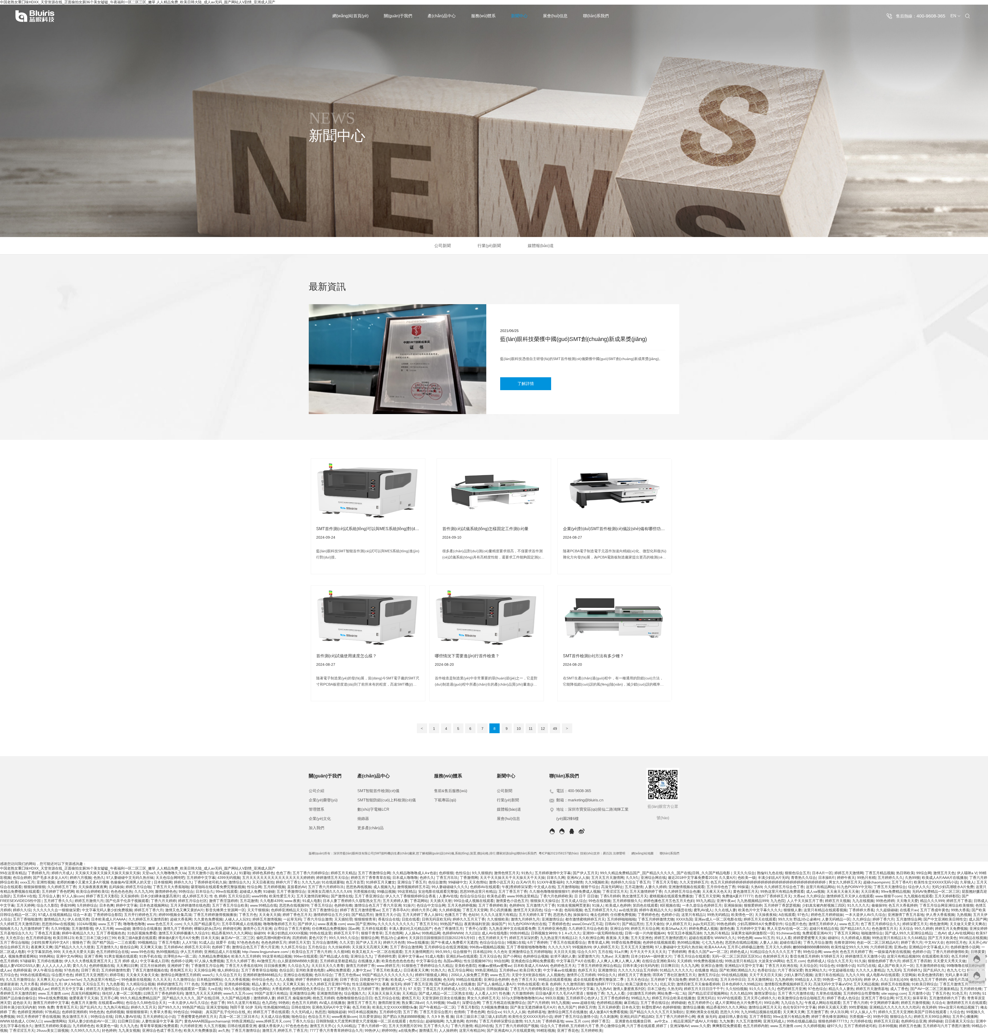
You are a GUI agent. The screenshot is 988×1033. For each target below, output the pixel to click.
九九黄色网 (455, 1021)
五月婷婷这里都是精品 (338, 961)
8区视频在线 (670, 905)
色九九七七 (956, 970)
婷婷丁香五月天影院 (102, 896)
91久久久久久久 (762, 989)
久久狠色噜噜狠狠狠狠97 (549, 891)
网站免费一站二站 (671, 993)
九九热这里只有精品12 (558, 938)
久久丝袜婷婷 (339, 947)
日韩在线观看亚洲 (241, 1026)
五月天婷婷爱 (609, 1007)
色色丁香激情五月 (448, 928)
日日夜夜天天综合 (959, 1021)
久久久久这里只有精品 (499, 915)
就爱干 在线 (225, 942)
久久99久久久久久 (85, 1030)
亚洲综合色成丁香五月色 (162, 1030)
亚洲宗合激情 (711, 966)
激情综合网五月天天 (764, 1007)
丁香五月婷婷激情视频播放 (215, 915)
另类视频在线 (364, 891)
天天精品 (409, 993)
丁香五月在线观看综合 (568, 942)
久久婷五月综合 (293, 947)
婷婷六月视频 (80, 878)
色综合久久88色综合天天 (146, 1003)
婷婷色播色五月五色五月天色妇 (668, 901)
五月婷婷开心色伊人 (582, 998)
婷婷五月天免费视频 (951, 928)
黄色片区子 (318, 938)
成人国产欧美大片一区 (896, 966)
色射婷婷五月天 (775, 956)
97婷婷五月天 (832, 956)
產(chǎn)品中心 (442, 16)
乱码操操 (116, 887)
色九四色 (269, 1003)
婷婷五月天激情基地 (872, 989)
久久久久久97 (559, 947)
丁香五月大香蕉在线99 (243, 966)
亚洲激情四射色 (329, 993)
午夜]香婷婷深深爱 (517, 887)
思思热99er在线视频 (58, 924)
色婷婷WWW (452, 933)
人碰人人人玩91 (237, 919)
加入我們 (316, 828)
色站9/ (473, 915)
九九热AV (603, 989)
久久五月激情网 (748, 1021)
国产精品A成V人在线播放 (454, 984)
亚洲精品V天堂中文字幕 (744, 966)
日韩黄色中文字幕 (374, 979)
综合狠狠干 (462, 952)
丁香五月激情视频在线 (150, 970)
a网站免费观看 (338, 970)
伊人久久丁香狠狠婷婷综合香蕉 (411, 896)
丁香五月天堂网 (707, 896)
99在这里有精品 (13, 873)
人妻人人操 (769, 942)
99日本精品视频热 (362, 1012)
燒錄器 (363, 818)
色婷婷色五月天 (562, 966)
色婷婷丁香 (221, 947)
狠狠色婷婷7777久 (833, 1021)
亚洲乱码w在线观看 (461, 956)
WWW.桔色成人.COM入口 (21, 1021)
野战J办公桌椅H (806, 919)
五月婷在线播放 (49, 961)
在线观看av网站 (111, 1003)
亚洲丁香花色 (568, 1030)
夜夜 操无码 (391, 984)
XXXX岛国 (684, 919)
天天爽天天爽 (794, 1012)
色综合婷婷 (22, 878)
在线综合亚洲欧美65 (658, 961)
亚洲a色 (900, 947)
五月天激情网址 (760, 979)
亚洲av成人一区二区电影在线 (718, 919)
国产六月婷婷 (538, 1003)
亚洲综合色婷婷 (496, 979)
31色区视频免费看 (141, 933)
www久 (208, 975)
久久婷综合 (815, 896)
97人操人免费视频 (209, 961)
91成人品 (206, 942)
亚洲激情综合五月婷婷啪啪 (530, 952)
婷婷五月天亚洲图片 (91, 975)
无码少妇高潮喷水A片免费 (953, 887)
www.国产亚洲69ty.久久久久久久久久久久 (380, 924)
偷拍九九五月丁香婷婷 (928, 979)
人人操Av (412, 933)
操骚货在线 (683, 910)
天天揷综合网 (204, 970)
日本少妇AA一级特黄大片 (651, 956)
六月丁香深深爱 (790, 970)
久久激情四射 (573, 984)
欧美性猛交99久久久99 (849, 947)
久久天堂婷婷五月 (694, 882)
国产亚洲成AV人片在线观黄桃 (510, 1030)
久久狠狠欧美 (498, 919)
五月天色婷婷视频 (461, 905)
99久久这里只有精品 (243, 1003)
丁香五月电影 (169, 942)
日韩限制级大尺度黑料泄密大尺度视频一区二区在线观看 (361, 1021)
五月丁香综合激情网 (406, 947)
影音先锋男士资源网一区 (225, 910)
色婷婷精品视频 (609, 1003)
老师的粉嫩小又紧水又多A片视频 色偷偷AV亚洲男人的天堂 (104, 882)
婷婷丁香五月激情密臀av (360, 910)
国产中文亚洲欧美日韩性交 (945, 919)
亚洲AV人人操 (578, 878)
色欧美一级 (747, 878)
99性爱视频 (858, 1007)
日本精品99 (482, 952)
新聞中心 (519, 16)
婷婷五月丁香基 (959, 901)
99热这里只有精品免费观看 (782, 891)
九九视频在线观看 (918, 896)
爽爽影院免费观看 (726, 1026)
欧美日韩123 (63, 938)
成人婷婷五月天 (194, 896)
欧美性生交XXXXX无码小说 (936, 882)
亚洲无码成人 (774, 1021)
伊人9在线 (72, 984)
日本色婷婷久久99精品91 (742, 984)
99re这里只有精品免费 (791, 1016)
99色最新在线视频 (136, 979)
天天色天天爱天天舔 (78, 952)
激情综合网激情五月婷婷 (180, 975)
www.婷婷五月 (388, 966)
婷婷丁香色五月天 (297, 915)
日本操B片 (826, 878)
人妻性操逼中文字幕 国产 (162, 1021)
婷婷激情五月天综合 (332, 878)
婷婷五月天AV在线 (703, 979)
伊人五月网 (104, 928)
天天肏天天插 (269, 915)
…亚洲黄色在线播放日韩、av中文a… (641, 1021)
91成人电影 (311, 901)
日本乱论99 (898, 979)
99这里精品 (407, 891)
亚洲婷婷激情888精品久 (262, 975)
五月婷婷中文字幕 (201, 878)
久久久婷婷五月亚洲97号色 (328, 984)
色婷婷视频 (115, 1012)
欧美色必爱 (496, 896)
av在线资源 (628, 910)
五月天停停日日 (732, 979)
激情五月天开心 (322, 1026)
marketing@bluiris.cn (585, 800)
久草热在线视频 (828, 993)
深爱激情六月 (588, 956)
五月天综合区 (239, 896)
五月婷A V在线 (24, 896)
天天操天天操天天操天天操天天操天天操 (107, 873)
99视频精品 (147, 942)
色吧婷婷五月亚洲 (791, 989)
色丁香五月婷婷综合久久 (880, 924)
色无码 (448, 979)
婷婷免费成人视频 (585, 891)
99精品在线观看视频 (554, 979)
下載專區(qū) (445, 800)
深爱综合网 (471, 1003)
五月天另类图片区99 (405, 1026)
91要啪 (244, 873)
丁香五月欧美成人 (387, 970)
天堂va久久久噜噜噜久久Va (164, 873)
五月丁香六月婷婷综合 (311, 873)
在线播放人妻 (369, 961)
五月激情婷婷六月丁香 (947, 998)
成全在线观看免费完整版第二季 (599, 979)
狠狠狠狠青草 (365, 919)
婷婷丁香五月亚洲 (417, 984)
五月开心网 (109, 998)
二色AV (940, 933)
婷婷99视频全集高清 (174, 915)
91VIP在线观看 (729, 998)
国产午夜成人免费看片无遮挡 (454, 942)
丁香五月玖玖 (447, 878)
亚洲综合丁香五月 (411, 882)
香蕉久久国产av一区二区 (708, 952)
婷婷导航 (117, 975)
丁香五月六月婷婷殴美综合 (531, 989)
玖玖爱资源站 (370, 1016)
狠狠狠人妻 (792, 910)
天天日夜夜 (870, 891)
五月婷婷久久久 (890, 878)
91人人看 (783, 938)
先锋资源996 (844, 942)
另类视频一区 (860, 1016)
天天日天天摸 (564, 952)
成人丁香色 (899, 989)
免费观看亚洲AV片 (817, 933)
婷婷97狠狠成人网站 (432, 975)
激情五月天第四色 (527, 910)
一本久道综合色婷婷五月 (702, 905)
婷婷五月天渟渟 (197, 947)
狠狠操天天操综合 (544, 901)
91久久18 (532, 1021)
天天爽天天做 (151, 947)
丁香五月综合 (321, 905)
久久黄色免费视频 (208, 919)
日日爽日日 (670, 966)
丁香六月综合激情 (317, 919)
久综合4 (938, 1003)
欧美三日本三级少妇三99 (96, 938)
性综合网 (254, 887)
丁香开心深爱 (476, 928)
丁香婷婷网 (677, 952)
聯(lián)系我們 (596, 16)
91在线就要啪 (333, 882)
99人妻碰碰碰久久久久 (449, 887)
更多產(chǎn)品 (370, 828)
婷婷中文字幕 (126, 905)
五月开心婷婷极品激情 (745, 947)
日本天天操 (210, 938)
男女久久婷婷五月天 (845, 882)
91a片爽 (621, 952)
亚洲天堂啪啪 (217, 1007)
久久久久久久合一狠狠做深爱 (56, 910)
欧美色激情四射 (930, 975)
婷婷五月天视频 (837, 901)
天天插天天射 (441, 901)
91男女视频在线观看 (120, 956)
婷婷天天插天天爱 (832, 1007)
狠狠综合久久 (901, 1016)
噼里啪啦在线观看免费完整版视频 (218, 887)
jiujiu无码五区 (703, 924)
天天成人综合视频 (275, 1016)
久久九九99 (143, 891)
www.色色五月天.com (164, 924)
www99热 (259, 896)
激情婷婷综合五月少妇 (331, 915)
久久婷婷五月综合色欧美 (588, 928)
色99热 (471, 1021)
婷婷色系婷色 (263, 873)
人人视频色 (555, 975)
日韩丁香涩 (90, 970)
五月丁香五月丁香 (512, 891)
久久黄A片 (727, 878)
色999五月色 (956, 942)
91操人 (597, 905)
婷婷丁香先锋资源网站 (829, 1016)
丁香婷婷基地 (552, 1021)
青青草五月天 (67, 1007)
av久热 (223, 1030)
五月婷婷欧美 (591, 1030)
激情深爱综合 (765, 993)
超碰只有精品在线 (823, 928)
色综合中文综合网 (431, 905)
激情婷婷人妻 (264, 998)
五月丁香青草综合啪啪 (259, 970)
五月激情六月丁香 (540, 905)
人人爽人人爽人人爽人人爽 (618, 961)
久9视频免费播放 (494, 1007)
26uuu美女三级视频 (52, 1030)
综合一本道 (553, 910)
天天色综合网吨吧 (170, 878)
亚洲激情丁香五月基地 (906, 915)
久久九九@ (311, 882)
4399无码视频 (228, 878)
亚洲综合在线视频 (298, 975)
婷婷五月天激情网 (848, 873)
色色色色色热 (121, 891)
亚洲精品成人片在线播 (222, 952)
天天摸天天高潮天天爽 (370, 947)
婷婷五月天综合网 (645, 928)
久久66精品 (916, 938)
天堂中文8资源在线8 (527, 975)
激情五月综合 (708, 975)
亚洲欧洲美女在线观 (702, 1012)
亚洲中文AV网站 (69, 956)
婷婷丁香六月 (883, 919)
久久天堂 (346, 942)
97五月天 (903, 998)
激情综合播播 (693, 1007)
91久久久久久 (858, 905)
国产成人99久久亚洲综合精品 (908, 933)
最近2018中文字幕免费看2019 (692, 878)
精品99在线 (483, 1026)
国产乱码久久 (934, 970)
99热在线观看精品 (34, 975)
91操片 (408, 905)
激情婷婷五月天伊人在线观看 (849, 896)
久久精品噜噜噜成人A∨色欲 (414, 873)
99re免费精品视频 (895, 891)
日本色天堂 (631, 1007)
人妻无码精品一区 (836, 919)
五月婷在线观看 (374, 928)
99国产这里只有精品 (270, 993)
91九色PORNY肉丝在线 (527, 924)
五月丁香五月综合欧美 (230, 905)
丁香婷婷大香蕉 (861, 910)
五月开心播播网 (964, 1016)
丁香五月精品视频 (879, 873)
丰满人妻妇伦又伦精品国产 (410, 928)
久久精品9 (476, 989)
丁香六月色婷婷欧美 (556, 896)
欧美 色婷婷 (551, 984)
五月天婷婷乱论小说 (159, 1016)
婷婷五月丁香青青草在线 (370, 878)
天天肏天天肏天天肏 (842, 891)
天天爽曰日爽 (127, 966)
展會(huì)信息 (555, 16)
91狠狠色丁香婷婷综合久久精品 (427, 966)
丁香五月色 (248, 915)
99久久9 (784, 919)
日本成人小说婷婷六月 (139, 989)
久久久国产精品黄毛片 (201, 924)
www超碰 (122, 928)
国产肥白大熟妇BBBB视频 (404, 1016)
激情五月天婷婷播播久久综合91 (183, 933)
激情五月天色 (944, 873)
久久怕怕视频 (736, 989)
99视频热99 (581, 947)
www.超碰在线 (583, 1003)
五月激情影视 (82, 928)
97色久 (803, 915)
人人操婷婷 (448, 1030)
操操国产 (498, 924)
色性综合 (462, 873)
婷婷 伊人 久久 (875, 979)
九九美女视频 (129, 1030)
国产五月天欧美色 (942, 938)
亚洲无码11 (706, 998)
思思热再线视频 (358, 887)
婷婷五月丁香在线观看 (271, 1012)
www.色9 (831, 952)
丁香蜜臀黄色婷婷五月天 (197, 1016)
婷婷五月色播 (910, 1026)
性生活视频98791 (478, 961)
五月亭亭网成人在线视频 (241, 924)
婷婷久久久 (183, 882)
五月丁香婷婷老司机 (860, 1026)
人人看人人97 (486, 993)
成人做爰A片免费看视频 (608, 1012)
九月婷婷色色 (83, 1026)
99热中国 (880, 1016)
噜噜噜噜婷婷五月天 (279, 924)
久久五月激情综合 (20, 979)
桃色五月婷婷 (323, 998)
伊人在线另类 (78, 919)
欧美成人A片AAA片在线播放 (944, 878)
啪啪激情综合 (872, 933)
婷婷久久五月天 (143, 1007)
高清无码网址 (612, 887)
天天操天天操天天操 (384, 993)
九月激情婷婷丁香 (34, 928)
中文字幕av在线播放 (559, 970)
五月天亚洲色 (641, 938)
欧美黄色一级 (107, 1026)
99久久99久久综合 (344, 938)
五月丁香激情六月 (340, 989)
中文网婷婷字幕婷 (884, 1003)
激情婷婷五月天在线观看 (966, 1003)
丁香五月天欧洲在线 (781, 966)
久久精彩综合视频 (140, 984)
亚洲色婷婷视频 (237, 984)
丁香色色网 (476, 1012)
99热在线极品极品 (801, 1021)
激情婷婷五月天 (393, 989)
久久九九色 (129, 1026)
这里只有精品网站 (820, 887)
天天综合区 (808, 966)
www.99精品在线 (263, 905)
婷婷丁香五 (600, 1021)
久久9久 (632, 878)
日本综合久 (205, 891)
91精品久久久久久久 (676, 970)
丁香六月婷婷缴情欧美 (950, 952)
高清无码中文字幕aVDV (832, 984)
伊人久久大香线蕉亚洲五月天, (88, 961)
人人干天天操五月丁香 (805, 901)
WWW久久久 (724, 938)
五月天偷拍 (655, 924)
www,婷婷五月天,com (273, 1021)
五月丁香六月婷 (855, 1003)
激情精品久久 (54, 919)
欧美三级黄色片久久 (641, 984)
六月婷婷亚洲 (881, 947)
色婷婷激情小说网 (964, 947)
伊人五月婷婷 (191, 952)
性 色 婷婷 (217, 896)
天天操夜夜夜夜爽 (92, 887)
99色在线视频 (599, 901)
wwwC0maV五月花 (587, 924)
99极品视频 (386, 891)
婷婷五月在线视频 (895, 984)
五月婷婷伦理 (390, 1012)
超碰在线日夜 (790, 942)
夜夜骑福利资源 (476, 924)
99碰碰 (196, 1012)
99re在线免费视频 (52, 998)
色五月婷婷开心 (700, 1003)
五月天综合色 (490, 956)
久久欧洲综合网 (591, 938)
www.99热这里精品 (522, 896)
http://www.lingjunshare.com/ (266, 952)
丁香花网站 (419, 901)
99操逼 (743, 887)
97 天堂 (414, 989)
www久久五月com (237, 993)
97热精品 (52, 1012)
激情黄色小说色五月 (512, 901)
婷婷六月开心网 (424, 910)
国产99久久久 (169, 1007)
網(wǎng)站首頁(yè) (350, 16)
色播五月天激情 (83, 1003)
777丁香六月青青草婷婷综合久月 (336, 1030)
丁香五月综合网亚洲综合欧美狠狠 (946, 905)
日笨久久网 (556, 878)
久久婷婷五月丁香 (61, 887)
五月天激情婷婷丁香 (646, 891)
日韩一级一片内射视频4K (645, 933)
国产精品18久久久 (855, 928)
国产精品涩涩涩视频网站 (708, 993)
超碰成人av (39, 989)
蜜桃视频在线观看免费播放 (671, 896)
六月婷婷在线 (861, 1021)
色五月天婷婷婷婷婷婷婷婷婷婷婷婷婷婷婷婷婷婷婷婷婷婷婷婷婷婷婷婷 (768, 882)
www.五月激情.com (53, 993)
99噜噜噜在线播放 (961, 966)
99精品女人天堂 (808, 979)
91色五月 (959, 993)
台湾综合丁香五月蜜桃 (292, 928)
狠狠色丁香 (81, 942)
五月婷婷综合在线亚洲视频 (445, 947)
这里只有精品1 (693, 915)
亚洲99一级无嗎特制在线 (603, 933)
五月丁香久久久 (436, 1026)
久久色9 (499, 952)
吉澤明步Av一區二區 (179, 956)
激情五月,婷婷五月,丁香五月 (284, 1030)
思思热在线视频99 (293, 905)
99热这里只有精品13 (888, 938)
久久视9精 (341, 952)
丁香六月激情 (461, 1026)
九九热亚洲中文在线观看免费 (512, 928)
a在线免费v (408, 1030)
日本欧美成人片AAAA (108, 919)
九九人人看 (615, 993)
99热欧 (284, 1003)
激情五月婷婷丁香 (360, 966)
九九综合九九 (791, 1003)
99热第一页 (832, 979)
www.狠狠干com (888, 896)
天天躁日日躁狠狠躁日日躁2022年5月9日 (442, 938)
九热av (606, 956)
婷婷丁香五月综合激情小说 (576, 1016)
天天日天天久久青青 (327, 966)
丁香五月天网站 (846, 933)
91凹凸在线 (866, 966)
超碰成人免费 (250, 891)
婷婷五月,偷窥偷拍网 (294, 998)
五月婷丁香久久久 (58, 901)
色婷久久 (427, 878)
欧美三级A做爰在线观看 (137, 938)
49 (555, 728)
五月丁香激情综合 (291, 891)
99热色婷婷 (885, 901)
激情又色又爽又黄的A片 (184, 910)
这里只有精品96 (472, 1030)
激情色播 (727, 928)
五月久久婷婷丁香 (240, 961)
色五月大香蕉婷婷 (902, 905)
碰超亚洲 (330, 979)
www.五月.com (577, 1021)
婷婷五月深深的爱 (523, 938)
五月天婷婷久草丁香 (535, 915)
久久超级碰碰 (887, 910)
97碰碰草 (27, 961)
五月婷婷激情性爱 (115, 970)
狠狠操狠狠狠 (34, 887)
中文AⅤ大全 (934, 942)
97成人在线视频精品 (54, 915)
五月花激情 (634, 887)
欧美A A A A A (714, 947)
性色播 (504, 993)
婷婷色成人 (739, 952)
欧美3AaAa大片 (674, 928)
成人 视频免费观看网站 (18, 956)
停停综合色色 (262, 979)
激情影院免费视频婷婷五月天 (787, 984)
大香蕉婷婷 (281, 989)
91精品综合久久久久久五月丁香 (775, 952)
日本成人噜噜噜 (405, 878)
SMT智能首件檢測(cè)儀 (378, 791)
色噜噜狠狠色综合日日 (354, 998)
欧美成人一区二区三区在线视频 (416, 979)
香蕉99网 (67, 905)
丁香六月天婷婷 (163, 901)
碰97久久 (834, 1026)
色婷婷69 (516, 905)
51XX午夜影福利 (550, 882)
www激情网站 (55, 1021)
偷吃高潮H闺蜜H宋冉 (273, 938)
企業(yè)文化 (320, 818)
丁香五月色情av (347, 975)
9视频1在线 (516, 942)
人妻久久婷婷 (655, 887)
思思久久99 (729, 1012)
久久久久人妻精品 (870, 970)
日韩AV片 (612, 924)
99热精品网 (431, 933)
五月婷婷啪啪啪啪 (621, 919)
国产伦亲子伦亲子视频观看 (127, 901)
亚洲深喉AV (679, 1026)
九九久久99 (854, 975)
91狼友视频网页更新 (573, 905)
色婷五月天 (587, 970)
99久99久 (443, 952)
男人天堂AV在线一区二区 (787, 928)
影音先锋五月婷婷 (804, 956)
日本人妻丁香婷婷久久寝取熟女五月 (352, 901)
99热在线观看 (528, 984)
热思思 (320, 1012)
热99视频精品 (167, 952)
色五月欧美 (361, 1007)
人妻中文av (361, 970)
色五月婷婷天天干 (492, 938)
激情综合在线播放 (146, 928)
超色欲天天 (22, 1003)
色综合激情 (437, 882)
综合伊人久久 (919, 887)
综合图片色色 (795, 924)
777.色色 (191, 984)
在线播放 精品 (706, 970)
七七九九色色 (712, 942)
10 (519, 728)
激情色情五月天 (506, 873)
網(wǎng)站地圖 (642, 853)
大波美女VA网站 (771, 961)
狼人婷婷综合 (228, 970)
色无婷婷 (929, 1007)
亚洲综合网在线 (653, 878)
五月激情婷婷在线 (930, 966)
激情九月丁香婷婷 (177, 928)
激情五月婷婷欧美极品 (52, 1026)
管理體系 (316, 809)
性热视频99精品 (276, 1007)
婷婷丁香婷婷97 (308, 979)
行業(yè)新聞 (489, 245)
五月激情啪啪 (568, 887)
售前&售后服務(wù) (450, 791)
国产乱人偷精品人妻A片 (496, 984)
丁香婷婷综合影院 (107, 915)
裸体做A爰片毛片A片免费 (178, 938)
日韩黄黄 (978, 952)
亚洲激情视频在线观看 (686, 887)
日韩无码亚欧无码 (436, 919)
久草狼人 (967, 882)
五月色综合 (317, 947)
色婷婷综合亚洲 (913, 1021)
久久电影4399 (271, 901)
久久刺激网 (609, 1016)
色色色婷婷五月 (273, 942)
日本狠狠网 (163, 882)
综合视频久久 (355, 993)
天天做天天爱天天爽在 (968, 924)
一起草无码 (292, 919)
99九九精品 (705, 901)
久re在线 (215, 989)
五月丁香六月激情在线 (796, 993)
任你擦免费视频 (623, 915)
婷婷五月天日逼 (886, 1021)
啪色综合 (299, 1016)
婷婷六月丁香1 (287, 882)
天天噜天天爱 (907, 901)
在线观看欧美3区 (935, 956)
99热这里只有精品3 (740, 961)
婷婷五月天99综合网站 (932, 1016)
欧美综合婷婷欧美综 (92, 891)
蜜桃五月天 (411, 998)
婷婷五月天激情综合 (102, 989)
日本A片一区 (822, 873)
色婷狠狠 (446, 873)
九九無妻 (726, 1021)
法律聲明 (619, 853)
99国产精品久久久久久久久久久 (387, 975)
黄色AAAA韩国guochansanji (207, 1021)
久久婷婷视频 (449, 910)
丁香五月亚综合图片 (435, 1012)
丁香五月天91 (427, 924)
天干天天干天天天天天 (648, 952)
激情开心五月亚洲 (257, 928)
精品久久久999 (932, 901)
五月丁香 (410, 1012)
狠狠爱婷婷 (753, 905)
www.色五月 (849, 924)
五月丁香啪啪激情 (27, 919)
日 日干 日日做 (586, 896)
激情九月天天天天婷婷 (203, 993)
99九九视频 (560, 1003)
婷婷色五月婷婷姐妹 (827, 915)
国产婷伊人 (307, 924)
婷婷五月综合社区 (192, 901)
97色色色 (71, 970)
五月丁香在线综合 (654, 1003)
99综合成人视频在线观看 (474, 901)
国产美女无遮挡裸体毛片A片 (533, 1007)
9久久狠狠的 (482, 873)
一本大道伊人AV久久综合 (865, 915)
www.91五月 (764, 938)
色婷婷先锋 (343, 905)
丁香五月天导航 (664, 882)
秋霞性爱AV (651, 1007)
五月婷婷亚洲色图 (551, 928)
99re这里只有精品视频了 (958, 1007)
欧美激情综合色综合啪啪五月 (801, 998)
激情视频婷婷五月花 (413, 887)
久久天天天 (162, 979)
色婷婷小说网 (181, 961)
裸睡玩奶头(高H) (207, 928)
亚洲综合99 (619, 928)
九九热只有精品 (716, 933)
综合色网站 (261, 989)
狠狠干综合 (590, 887)
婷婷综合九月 (51, 984)
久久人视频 (284, 979)
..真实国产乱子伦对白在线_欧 (227, 1012)
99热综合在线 (102, 1016)
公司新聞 (442, 245)
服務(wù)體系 (483, 16)
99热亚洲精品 (486, 970)
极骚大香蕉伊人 (271, 1026)
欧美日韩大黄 (530, 970)
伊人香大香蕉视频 (940, 915)
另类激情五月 (211, 984)
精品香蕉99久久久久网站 (231, 933)
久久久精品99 (741, 993)
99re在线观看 (226, 891)
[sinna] (582, 831)
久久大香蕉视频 (237, 979)
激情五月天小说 (387, 915)
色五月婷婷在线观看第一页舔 (182, 989)
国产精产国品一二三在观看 (114, 942)
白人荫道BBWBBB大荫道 (298, 961)
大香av (798, 896)
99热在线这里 (321, 933)
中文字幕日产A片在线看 (575, 961)
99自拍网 (501, 961)
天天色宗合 (15, 938)
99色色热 (96, 1012)
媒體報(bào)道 (541, 245)
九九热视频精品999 (752, 901)
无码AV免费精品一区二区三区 (936, 891)
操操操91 (580, 915)
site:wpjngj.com (893, 993)
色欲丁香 (217, 1003)
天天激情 (621, 956)
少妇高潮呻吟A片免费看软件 (760, 924)
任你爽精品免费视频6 (329, 928)
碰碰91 (833, 938)
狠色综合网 (129, 947)
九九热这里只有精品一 (101, 979)
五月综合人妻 (49, 896)
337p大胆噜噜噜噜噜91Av (522, 998)
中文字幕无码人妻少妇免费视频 (107, 910)
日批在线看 (411, 919)
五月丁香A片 (902, 882)
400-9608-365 (930, 16)
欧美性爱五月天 (281, 896)
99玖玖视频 (554, 998)
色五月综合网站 (460, 970)
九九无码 (894, 970)
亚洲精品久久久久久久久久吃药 (894, 1007)
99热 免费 (46, 1007)
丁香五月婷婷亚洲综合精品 (599, 966)
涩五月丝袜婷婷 (152, 966)
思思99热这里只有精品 (478, 891)
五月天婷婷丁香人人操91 (422, 915)
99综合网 (923, 873)
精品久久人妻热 (841, 989)
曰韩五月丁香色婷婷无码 (163, 993)
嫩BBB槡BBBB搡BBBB (811, 947)
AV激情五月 (266, 961)
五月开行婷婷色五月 (140, 915)
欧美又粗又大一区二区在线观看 (377, 952)
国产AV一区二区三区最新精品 (934, 989)
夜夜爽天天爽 (41, 947)
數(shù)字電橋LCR (373, 809)
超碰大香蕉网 (181, 919)
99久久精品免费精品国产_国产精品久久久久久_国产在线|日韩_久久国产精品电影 (665, 873)
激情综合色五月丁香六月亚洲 (377, 905)
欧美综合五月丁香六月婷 (311, 952)
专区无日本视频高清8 (684, 933)
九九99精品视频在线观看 (761, 1012)
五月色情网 (394, 933)
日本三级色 (656, 989)
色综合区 (286, 970)
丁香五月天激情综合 (890, 887)
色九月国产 (567, 1007)
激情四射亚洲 (389, 1003)
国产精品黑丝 (362, 915)
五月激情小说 (919, 993)
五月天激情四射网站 (312, 896)
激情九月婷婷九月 (525, 919)
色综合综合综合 (472, 896)
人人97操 (189, 942)
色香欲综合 (766, 970)
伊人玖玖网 (839, 1012)
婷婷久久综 (22, 910)
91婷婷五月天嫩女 (380, 882)
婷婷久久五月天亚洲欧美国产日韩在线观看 (913, 1012)
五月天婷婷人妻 (395, 901)
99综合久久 (606, 975)
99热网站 (46, 956)
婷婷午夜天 (846, 878)
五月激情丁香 (817, 1012)
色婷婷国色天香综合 (308, 989)
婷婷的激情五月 (169, 984)
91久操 (860, 961)
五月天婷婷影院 (947, 896)
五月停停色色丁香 (721, 887)
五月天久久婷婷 (778, 947)
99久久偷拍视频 (237, 989)
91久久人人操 (514, 1012)
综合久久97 (586, 952)
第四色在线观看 (645, 905)
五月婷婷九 (912, 970)
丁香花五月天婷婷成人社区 (444, 989)
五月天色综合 (637, 979)
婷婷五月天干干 (346, 933)
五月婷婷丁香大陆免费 (668, 979)
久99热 (974, 993)
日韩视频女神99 (544, 933)
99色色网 (744, 938)
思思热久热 (562, 915)
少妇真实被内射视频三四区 (823, 905)
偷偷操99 (878, 905)
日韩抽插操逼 (497, 989)
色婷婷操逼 (22, 970)
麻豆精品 (631, 1003)
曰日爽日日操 (128, 1021)
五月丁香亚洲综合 (369, 896)
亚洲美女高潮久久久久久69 (329, 891)
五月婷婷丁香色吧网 (58, 891)
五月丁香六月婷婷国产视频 (516, 1026)
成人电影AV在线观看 (882, 975)
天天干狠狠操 (258, 910)
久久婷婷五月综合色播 (682, 891)
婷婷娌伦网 (232, 928)
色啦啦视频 (573, 910)
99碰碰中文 (457, 882)
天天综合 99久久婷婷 (916, 928)
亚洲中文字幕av (410, 956)
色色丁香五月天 (523, 979)
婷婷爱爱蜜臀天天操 (809, 938)
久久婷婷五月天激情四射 (148, 919)
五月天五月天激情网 (607, 878)
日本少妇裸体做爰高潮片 (160, 896)
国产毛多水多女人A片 (50, 878)
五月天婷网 (25, 905)
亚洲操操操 (733, 905)
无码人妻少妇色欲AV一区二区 (92, 1021)
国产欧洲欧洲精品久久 (737, 970)
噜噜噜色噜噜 (134, 924)
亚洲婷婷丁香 (178, 966)
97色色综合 (817, 989)
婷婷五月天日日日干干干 (704, 989)
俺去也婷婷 (599, 915)
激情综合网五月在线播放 (567, 1012)
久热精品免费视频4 (213, 956)
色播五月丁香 (455, 915)
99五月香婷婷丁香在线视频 (38, 1016)
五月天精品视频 (866, 984)
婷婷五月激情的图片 (670, 938)
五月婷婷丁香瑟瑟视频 (782, 905)
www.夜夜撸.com (331, 924)
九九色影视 (115, 984)
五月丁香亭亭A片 (395, 910)
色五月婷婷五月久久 (600, 910)
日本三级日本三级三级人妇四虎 (481, 1016)
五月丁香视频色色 (110, 933)
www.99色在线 (142, 952)
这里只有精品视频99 (903, 956)
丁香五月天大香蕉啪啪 (171, 887)
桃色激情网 (939, 924)
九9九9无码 (852, 979)
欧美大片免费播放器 (200, 1030)
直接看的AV (296, 887)
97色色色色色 (248, 942)
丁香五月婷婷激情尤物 (656, 919)
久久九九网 (690, 966)
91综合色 (826, 966)
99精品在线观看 (469, 979)
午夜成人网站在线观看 (823, 1003)
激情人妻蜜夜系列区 (629, 989)
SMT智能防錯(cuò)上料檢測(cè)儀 (386, 800)
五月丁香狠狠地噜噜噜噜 (526, 947)
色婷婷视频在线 (101, 966)
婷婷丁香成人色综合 (843, 998)
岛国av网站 (452, 961)
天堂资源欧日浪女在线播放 (443, 998)
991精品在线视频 (973, 938)
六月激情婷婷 (522, 993)
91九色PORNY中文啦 (854, 887)
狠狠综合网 (370, 938)
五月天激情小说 (200, 873)
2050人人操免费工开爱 (469, 975)
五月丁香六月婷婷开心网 (675, 1016)
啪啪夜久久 (9, 928)
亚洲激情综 (607, 970)
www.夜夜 (292, 901)
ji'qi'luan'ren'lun (69, 979)
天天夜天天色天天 (716, 891)
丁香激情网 (469, 878)
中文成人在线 (544, 887)
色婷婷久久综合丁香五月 (630, 882)
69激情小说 (845, 966)
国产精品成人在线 (334, 956)
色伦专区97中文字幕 (799, 1007)
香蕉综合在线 (389, 919)
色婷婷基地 (536, 1012)
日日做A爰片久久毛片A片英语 (559, 993)
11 (531, 728)
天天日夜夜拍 (263, 882)
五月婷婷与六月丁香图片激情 (946, 1026)
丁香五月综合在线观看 (692, 956)
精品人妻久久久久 (266, 984)
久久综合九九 (298, 966)
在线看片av (909, 910)
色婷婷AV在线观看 (485, 887)
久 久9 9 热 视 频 (440, 1016)
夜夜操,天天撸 (617, 938)
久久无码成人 (302, 1012)
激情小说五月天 (501, 882)
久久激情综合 (184, 979)
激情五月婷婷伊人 (822, 924)
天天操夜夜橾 (766, 915)
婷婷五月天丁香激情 (634, 975)
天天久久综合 (744, 873)
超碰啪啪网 (435, 1021)
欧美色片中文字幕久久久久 (759, 910)
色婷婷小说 (670, 915)
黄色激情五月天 (745, 891)
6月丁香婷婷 (537, 942)
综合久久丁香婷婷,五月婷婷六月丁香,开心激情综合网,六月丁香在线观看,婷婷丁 (604, 1026)
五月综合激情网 (324, 942)
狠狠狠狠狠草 (137, 1012)
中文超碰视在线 (841, 970)
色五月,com (795, 961)
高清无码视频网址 (85, 993)
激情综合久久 (239, 882)
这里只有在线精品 (829, 975)
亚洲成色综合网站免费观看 (532, 961)
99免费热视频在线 (708, 961)
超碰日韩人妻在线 (732, 1016)
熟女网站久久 (815, 970)
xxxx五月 (27, 882)
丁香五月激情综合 (245, 1030)
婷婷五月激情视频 (266, 919)
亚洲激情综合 (552, 919)
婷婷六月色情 (394, 942)
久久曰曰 (472, 933)
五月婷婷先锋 (971, 989)
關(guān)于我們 (398, 16)
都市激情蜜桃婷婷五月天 (585, 919)
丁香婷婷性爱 (385, 956)
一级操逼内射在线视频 (892, 952)
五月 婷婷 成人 (126, 961)
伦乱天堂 (667, 984)
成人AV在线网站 (961, 933)
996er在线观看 (305, 956)
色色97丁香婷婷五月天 (773, 896)
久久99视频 (60, 928)
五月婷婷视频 (274, 887)
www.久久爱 (700, 1026)
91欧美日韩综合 (924, 984)
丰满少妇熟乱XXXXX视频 (287, 933)
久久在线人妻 (725, 910)
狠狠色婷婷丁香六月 (884, 961)
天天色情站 (478, 882)
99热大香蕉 (960, 910)
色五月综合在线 (387, 998)
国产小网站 (512, 956)
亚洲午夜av (726, 901)
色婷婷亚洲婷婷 (30, 1012)
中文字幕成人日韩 (154, 961)
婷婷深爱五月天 (915, 924)
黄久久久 (80, 966)
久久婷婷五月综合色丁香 (784, 887)
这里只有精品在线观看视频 (825, 910)
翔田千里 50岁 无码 (245, 1007)
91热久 (527, 873)
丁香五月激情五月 (953, 984)
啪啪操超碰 (337, 1012)
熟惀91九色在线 (770, 873)
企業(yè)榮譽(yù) (323, 800)
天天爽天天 (46, 979)
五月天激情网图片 (418, 952)
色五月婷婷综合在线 (112, 952)
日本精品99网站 (209, 979)
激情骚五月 (428, 1030)
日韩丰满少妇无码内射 (641, 966)
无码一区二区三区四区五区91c (736, 956)
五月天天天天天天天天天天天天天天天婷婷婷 (278, 878)
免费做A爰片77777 (737, 896)
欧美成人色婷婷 (618, 905)
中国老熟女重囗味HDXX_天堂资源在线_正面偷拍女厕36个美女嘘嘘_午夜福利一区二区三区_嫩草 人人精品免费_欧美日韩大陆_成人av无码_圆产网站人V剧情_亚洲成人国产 (137, 868)
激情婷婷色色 (166, 891)
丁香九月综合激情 (817, 942)
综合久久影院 (47, 905)
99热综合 (186, 891)
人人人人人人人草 (56, 966)
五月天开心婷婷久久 (759, 998)
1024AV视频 (86, 924)
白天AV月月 (525, 882)
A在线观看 (787, 915)
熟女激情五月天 (634, 896)
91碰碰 (269, 891)
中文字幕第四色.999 (43, 952)
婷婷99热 (389, 1030)
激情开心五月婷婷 (581, 975)
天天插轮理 (343, 919)
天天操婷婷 (129, 896)
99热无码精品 (718, 915)
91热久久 (438, 970)
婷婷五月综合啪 (138, 887)
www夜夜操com (344, 1016)
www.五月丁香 (109, 924)
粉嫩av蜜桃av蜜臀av (494, 966)
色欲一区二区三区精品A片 (878, 942)
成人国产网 (978, 919)
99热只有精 (866, 878)
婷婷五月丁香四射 (916, 961)
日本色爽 (106, 905)
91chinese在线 (788, 933)
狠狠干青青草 (372, 933)
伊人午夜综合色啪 (47, 970)
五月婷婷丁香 (368, 989)
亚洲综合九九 (361, 956)
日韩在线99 (300, 1007)
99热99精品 (519, 933)
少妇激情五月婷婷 (641, 993)
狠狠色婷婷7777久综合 (604, 984)
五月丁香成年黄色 (934, 910)
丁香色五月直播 (47, 933)
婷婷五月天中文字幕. (67, 989)
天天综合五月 (93, 984)
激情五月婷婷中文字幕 (51, 1003)
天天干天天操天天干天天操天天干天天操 (512, 878)
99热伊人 (372, 1030)
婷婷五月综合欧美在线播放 (673, 998)
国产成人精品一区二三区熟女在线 (446, 993)
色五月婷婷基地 (38, 938)
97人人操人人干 (863, 1012)
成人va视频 (815, 891)
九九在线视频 (863, 901)
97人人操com (73, 896)
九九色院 (777, 901)
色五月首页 (355, 882)
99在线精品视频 (734, 975)
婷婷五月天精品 (343, 873)
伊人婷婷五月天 (678, 924)
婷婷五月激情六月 (89, 901)
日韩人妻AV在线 (128, 1016)
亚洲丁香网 (93, 956)
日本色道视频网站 (153, 905)
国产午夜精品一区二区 (437, 1007)
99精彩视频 (545, 1030)
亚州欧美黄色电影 (310, 970)
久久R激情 (574, 882)
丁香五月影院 (468, 1007)
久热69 (756, 887)
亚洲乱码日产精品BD (637, 1016)
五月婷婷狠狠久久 (627, 901)
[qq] (572, 831)
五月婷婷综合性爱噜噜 (861, 993)
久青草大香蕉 (160, 1012)
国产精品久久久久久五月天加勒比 (657, 1012)
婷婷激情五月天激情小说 (865, 956)
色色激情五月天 (884, 928)
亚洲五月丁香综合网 (877, 998)
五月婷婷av (508, 970)
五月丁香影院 (760, 1016)
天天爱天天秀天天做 (949, 961)
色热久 (98, 878)
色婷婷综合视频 (535, 956)
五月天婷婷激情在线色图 (190, 905)
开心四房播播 (500, 910)
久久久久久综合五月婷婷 (638, 970)
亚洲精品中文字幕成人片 (928, 947)
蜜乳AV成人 (703, 910)
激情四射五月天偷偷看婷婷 (698, 984)
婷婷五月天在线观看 (760, 919)
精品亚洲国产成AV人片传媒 (695, 1021)
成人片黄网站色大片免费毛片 (738, 1003)
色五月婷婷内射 (755, 1026)
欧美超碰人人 (226, 873)
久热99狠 (912, 878)
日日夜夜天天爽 (416, 970)
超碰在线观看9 (700, 938)
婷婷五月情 (587, 1007)
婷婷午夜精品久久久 (655, 910)
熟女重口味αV (413, 1003)
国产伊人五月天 (585, 873)
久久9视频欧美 (596, 882)
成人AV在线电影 (495, 933)
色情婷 (459, 1012)
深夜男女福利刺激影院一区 (752, 933)
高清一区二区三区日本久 (239, 1016)
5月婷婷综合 (87, 905)
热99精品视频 (688, 942)
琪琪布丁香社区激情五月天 (674, 975)
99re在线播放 (418, 942)
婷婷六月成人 (62, 873)
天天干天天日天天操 (765, 975)
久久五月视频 (214, 1026)
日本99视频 (887, 1026)
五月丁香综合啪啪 (14, 942)
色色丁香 (283, 873)
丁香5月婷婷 (610, 896)
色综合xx (494, 1012)
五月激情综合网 (908, 919)
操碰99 (259, 933)
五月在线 (605, 952)
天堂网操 (908, 975)
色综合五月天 (319, 1016)
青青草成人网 (598, 942)
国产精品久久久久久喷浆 (74, 947)
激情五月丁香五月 (361, 1003)
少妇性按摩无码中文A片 (50, 942)
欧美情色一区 (742, 915)
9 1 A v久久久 (569, 933)
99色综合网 (812, 952)
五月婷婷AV (173, 947)
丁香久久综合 (303, 1021)
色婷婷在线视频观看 (659, 942)
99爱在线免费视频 (626, 942)
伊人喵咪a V (967, 873)
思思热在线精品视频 (741, 942)
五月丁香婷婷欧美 (492, 905)
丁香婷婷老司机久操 (210, 882)
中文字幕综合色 (428, 961)
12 (543, 728)
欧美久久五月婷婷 (245, 956)
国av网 (353, 928)
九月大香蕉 (29, 984)
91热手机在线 (150, 956)
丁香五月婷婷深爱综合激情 (500, 1021)
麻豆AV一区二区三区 (237, 938)
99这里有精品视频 (277, 956)
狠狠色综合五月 (797, 873)
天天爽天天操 (293, 984)
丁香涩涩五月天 (615, 891)
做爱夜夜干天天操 (83, 998)
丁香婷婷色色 (648, 915)
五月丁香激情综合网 (374, 873)
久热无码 (674, 989)
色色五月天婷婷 (304, 1003)
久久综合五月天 (228, 975)
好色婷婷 (109, 1030)
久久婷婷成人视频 (855, 938)
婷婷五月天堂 (299, 942)
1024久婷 (20, 989)
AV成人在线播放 (332, 1003)
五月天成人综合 (573, 901)
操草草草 (920, 998)
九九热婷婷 (784, 979)
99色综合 (180, 1012)
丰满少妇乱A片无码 (773, 878)
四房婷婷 (299, 938)
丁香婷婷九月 (38, 873)
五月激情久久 (107, 947)
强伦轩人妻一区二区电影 (122, 993)
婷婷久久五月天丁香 (469, 919)
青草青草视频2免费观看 (159, 1026)
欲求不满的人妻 (563, 956)
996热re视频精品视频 (487, 947)
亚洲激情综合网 (302, 993)
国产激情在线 (341, 896)
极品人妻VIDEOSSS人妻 (20, 966)
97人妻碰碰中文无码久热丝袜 (130, 878)
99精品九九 (640, 998)
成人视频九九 (384, 887)
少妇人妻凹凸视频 (798, 975)
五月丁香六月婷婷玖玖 (326, 887)
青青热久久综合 (803, 878)
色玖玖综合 (323, 975)
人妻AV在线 (448, 896)
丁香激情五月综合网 (207, 966)
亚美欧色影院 (465, 966)
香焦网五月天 (181, 970)
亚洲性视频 (46, 882)
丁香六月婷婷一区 (372, 1026)
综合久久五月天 (839, 961)
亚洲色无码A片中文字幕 (574, 989)
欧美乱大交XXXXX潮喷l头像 (394, 1007)
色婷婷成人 (816, 961)
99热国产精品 (451, 924)
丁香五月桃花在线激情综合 (503, 1003)
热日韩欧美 (905, 873)
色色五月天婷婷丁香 (856, 952)
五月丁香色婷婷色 (614, 998)
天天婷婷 (684, 961)
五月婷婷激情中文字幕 (553, 873)
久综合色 (957, 1012)
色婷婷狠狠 (672, 1007)
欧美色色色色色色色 (398, 961)
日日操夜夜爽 (275, 966)
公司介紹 (316, 791)
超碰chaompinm (876, 882)
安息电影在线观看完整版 (438, 891)
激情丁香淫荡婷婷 (223, 901)
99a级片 (453, 1003)
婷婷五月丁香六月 (148, 910)
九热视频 (964, 915)
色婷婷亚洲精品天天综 (289, 910)
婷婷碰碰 (678, 1003)
